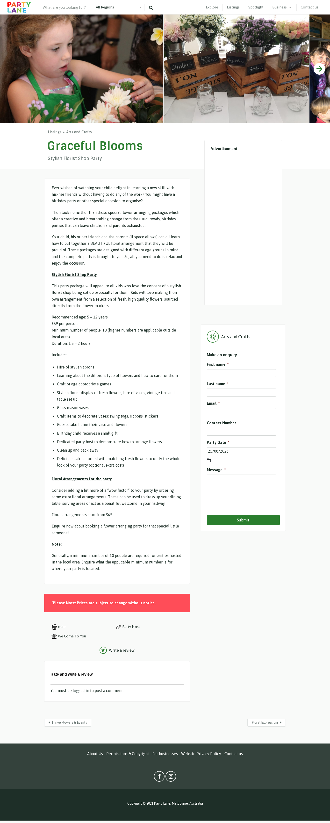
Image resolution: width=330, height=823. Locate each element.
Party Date (218, 442)
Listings (233, 7)
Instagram (171, 778)
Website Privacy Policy (201, 753)
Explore (212, 7)
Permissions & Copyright (127, 753)
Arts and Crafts (79, 132)
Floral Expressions (265, 722)
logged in (81, 690)
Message (216, 470)
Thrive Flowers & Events (69, 722)
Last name (217, 384)
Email (213, 403)
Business (279, 7)
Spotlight (256, 7)
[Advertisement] (243, 226)
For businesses (165, 753)
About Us (95, 753)
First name (218, 364)
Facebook (159, 778)
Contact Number (221, 423)
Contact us (309, 7)
